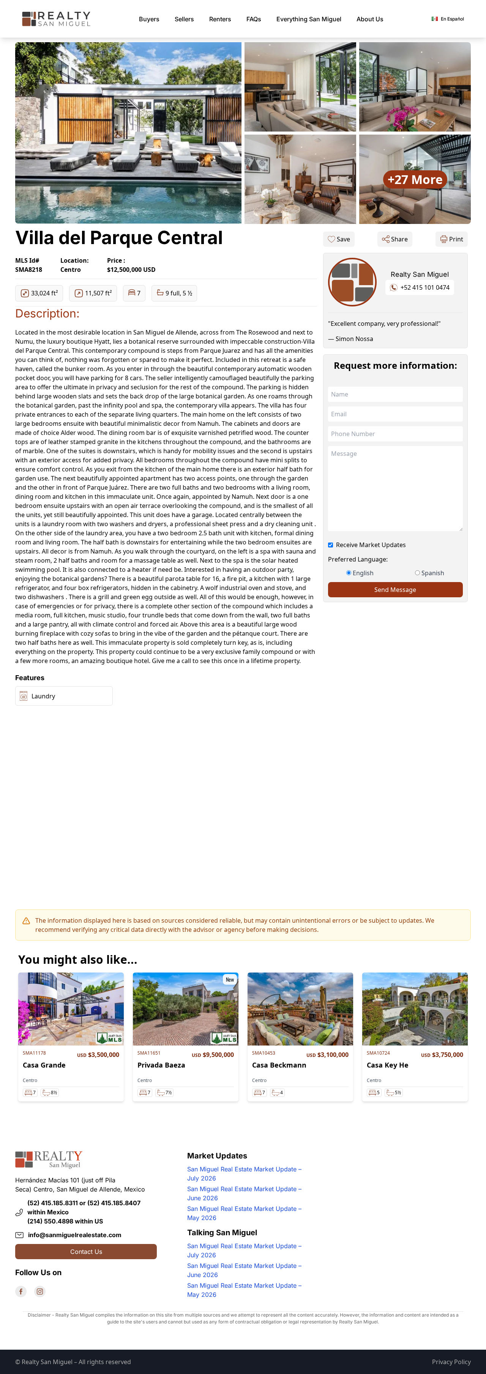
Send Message (395, 589)
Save (343, 239)
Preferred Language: (358, 559)
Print (456, 239)
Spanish (432, 573)
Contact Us (86, 1251)
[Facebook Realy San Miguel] (21, 1291)
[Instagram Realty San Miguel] (40, 1291)
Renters (220, 19)
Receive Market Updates (371, 545)
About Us (370, 19)
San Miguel (308, 19)
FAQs (253, 19)
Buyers (149, 19)
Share (399, 239)
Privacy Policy (451, 1362)
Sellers (184, 19)
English (363, 573)
